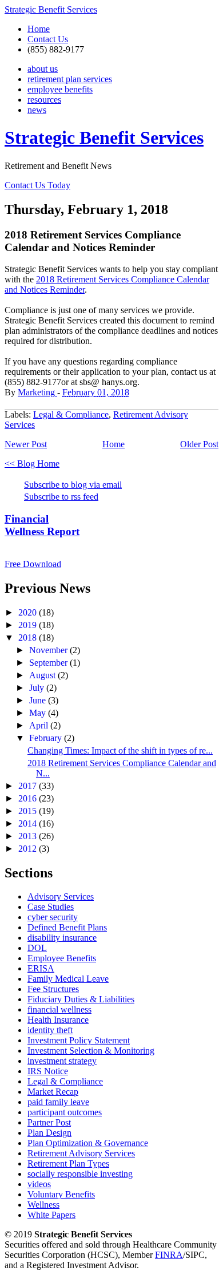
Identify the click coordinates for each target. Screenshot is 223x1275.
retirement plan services (69, 79)
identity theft (50, 1030)
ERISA (40, 968)
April (39, 725)
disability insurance (62, 937)
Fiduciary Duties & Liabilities (80, 999)
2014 (28, 823)
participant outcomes (64, 1112)
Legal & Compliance (71, 414)
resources (44, 99)
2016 (28, 798)
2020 (28, 612)
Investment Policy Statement (78, 1040)
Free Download (33, 564)
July (37, 688)
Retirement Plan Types (68, 1163)
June (38, 700)
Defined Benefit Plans (67, 927)
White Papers (51, 1215)
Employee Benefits (61, 958)
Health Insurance (58, 1020)
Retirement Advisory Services (81, 1153)
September (49, 662)
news (36, 110)
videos (39, 1184)
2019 (28, 625)
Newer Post (26, 444)
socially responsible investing (80, 1174)
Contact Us (47, 39)
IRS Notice (47, 1071)
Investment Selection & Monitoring (90, 1050)
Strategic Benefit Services (51, 9)
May (38, 713)
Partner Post (49, 1122)
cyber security (52, 917)
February (46, 738)
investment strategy (62, 1061)
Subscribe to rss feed (61, 496)
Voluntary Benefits (61, 1194)
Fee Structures (53, 989)
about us (42, 69)
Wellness (43, 1204)
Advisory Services (60, 896)
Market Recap (52, 1091)
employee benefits (60, 89)
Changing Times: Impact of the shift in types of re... (120, 750)
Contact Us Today (37, 185)
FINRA (169, 1255)
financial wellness (59, 1009)
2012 (28, 848)
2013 (28, 836)
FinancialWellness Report (42, 525)
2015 (28, 811)
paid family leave (58, 1102)
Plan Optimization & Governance (87, 1143)
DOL (37, 948)
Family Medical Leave (68, 978)
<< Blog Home (32, 463)
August (43, 675)
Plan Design (49, 1133)
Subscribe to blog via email (73, 484)
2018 (28, 637)
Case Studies (50, 907)
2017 (28, 786)
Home (38, 29)
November (49, 650)
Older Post (199, 444)
